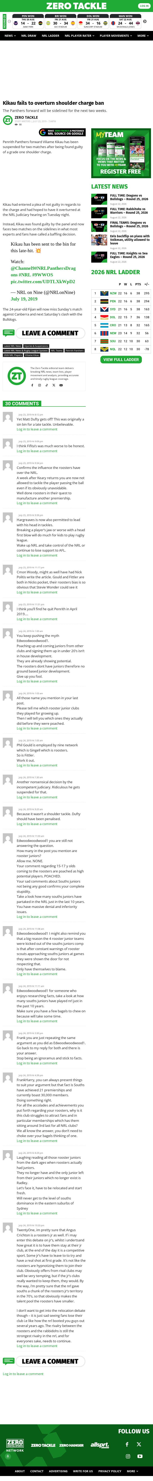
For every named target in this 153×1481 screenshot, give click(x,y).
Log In (144, 6)
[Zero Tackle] (76, 6)
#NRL (25, 274)
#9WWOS (42, 274)
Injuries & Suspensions (36, 345)
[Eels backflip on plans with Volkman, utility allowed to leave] (99, 239)
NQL (113, 349)
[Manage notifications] (8, 1456)
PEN (113, 301)
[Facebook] (33, 385)
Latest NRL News (12, 345)
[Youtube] (62, 385)
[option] (28, 21)
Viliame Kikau (32, 355)
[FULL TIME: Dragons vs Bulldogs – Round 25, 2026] (99, 199)
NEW (113, 333)
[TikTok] (48, 385)
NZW (113, 293)
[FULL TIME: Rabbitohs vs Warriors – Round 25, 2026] (99, 212)
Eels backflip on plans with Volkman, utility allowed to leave (130, 239)
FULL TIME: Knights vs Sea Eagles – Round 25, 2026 (129, 255)
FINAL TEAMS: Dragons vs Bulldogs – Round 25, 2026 (129, 224)
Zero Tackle (26, 117)
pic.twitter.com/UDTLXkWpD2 (43, 281)
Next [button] (145, 22)
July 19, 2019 (24, 299)
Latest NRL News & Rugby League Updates (26, 350)
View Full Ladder (121, 359)
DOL (113, 317)
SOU (113, 341)
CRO (113, 325)
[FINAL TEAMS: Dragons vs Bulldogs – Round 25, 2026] (99, 226)
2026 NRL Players (13, 355)
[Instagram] (41, 385)
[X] (55, 385)
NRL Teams (56, 350)
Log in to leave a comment (37, 429)
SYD (113, 309)
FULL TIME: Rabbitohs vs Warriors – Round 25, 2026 (129, 211)
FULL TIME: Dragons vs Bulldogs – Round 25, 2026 (129, 197)
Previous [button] (9, 22)
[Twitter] (139, 1444)
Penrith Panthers (74, 350)
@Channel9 (23, 268)
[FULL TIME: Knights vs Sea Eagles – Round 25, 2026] (99, 257)
